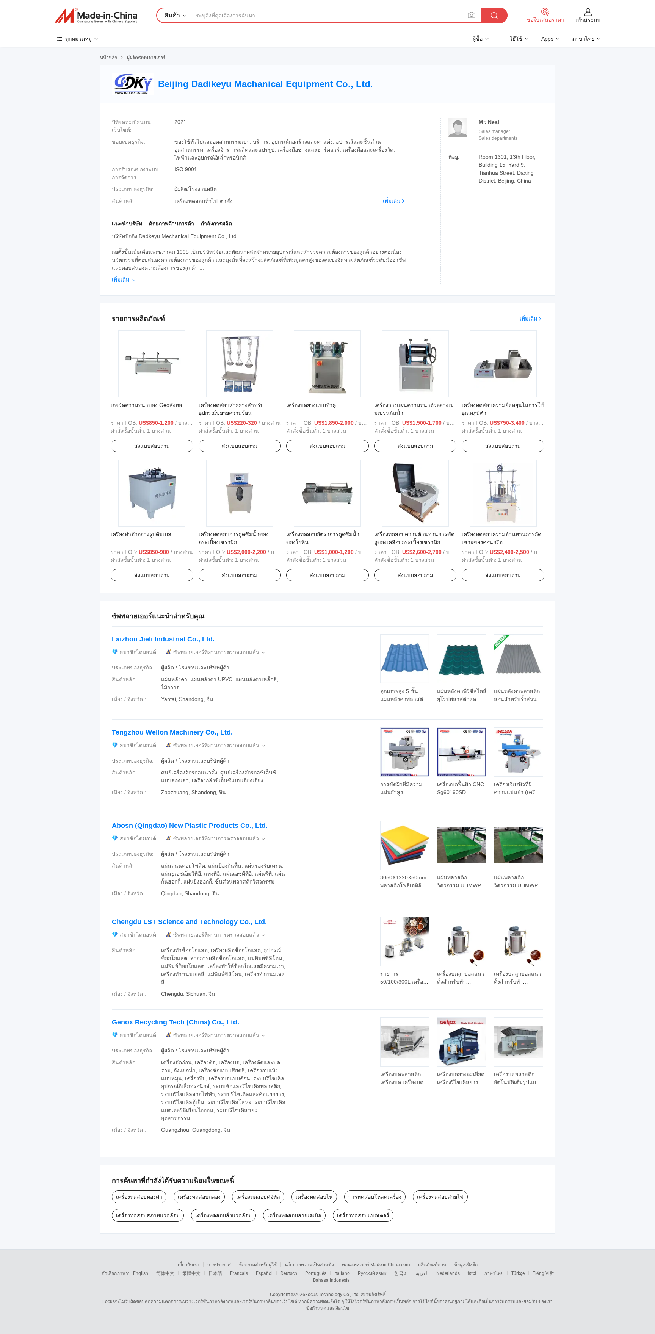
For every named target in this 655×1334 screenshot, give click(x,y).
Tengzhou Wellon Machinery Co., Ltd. (172, 732)
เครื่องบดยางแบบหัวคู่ (311, 405)
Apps (547, 39)
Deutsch (288, 1273)
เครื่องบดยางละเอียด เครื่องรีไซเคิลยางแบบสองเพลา (460, 1082)
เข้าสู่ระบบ (587, 20)
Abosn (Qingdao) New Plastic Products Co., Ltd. (190, 825)
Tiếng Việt (543, 1273)
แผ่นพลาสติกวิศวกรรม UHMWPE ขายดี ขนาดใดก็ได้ (460, 885)
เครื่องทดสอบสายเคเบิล (294, 1215)
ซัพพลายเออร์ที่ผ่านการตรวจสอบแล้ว (219, 652)
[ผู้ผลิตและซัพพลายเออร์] (96, 15)
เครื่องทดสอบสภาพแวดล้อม (148, 1215)
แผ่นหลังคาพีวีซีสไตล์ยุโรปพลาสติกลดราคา (461, 699)
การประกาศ (219, 1264)
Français (239, 1273)
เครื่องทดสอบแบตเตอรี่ (363, 1215)
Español (264, 1273)
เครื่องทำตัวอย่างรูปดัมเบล (141, 534)
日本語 (215, 1273)
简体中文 (165, 1273)
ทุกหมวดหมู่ (78, 39)
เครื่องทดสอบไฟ (314, 1197)
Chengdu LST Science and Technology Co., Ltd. (189, 922)
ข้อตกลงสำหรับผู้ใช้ (258, 1264)
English (140, 1273)
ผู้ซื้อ (478, 39)
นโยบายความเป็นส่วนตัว (309, 1264)
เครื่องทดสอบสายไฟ (440, 1197)
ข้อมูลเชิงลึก (466, 1264)
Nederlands (448, 1273)
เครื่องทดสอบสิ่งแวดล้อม (223, 1215)
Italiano (342, 1273)
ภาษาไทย (493, 1273)
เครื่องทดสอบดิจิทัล (258, 1197)
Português (315, 1273)
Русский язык (372, 1273)
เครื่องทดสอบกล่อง (199, 1197)
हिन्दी (472, 1273)
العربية (422, 1273)
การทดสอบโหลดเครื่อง (374, 1197)
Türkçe (518, 1273)
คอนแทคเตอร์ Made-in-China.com (376, 1264)
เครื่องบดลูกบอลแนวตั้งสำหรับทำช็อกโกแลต (460, 982)
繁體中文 (191, 1273)
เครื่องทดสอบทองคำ (139, 1197)
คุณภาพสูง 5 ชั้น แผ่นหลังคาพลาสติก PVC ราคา (403, 699)
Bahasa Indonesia (331, 1280)
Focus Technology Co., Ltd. (332, 1294)
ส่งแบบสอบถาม (152, 446)
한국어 (401, 1273)
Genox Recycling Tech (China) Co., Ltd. (175, 1022)
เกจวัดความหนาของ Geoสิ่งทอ (146, 405)
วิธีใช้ (515, 39)
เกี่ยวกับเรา (188, 1264)
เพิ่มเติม (391, 201)
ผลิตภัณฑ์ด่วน (432, 1264)
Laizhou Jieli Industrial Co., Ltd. (163, 639)
